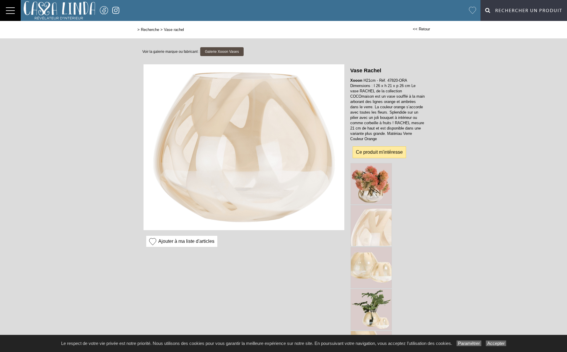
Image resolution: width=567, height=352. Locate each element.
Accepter (496, 343)
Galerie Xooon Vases (222, 52)
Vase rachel (174, 29)
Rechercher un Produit (526, 10)
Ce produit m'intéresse (379, 152)
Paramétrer (469, 343)
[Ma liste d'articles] (472, 10)
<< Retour (421, 29)
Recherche (150, 29)
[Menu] (10, 10)
